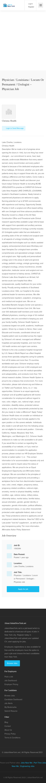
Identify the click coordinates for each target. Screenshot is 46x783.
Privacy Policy (10, 733)
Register (31, 7)
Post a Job (8, 676)
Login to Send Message (14, 128)
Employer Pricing (11, 684)
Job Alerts (8, 703)
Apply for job (23, 589)
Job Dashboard (10, 680)
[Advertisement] (23, 47)
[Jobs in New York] (9, 3)
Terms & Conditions (12, 737)
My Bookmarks (10, 707)
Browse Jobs (12, 663)
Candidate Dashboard (13, 699)
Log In (30, 4)
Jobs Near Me (26, 762)
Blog (6, 722)
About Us (8, 730)
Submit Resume (10, 711)
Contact (7, 726)
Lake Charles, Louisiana (23, 566)
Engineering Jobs (27, 766)
